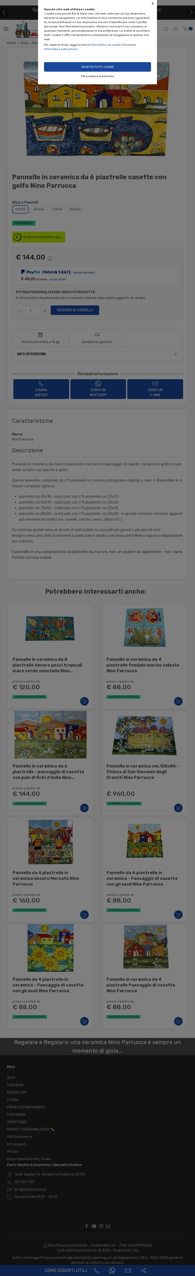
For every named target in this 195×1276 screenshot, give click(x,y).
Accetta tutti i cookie (97, 67)
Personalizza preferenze (97, 76)
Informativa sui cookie (105, 44)
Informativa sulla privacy (61, 49)
